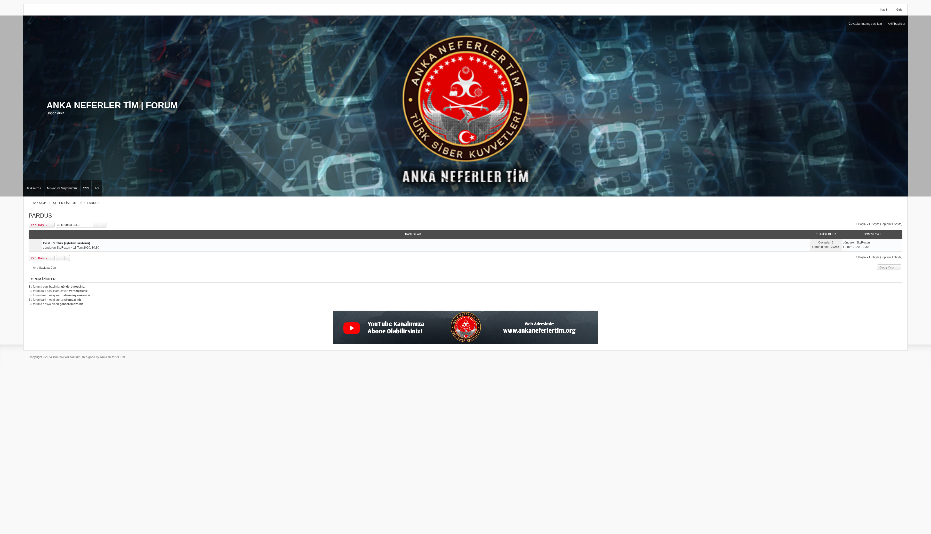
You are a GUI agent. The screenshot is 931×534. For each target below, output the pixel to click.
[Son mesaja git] (872, 242)
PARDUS (40, 215)
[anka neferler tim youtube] (465, 327)
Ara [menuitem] (97, 188)
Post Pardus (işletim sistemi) (66, 243)
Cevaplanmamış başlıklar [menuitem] (865, 23)
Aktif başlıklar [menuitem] (896, 23)
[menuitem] (33, 188)
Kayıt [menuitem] (883, 9)
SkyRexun (63, 247)
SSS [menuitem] (86, 188)
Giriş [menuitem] (899, 9)
